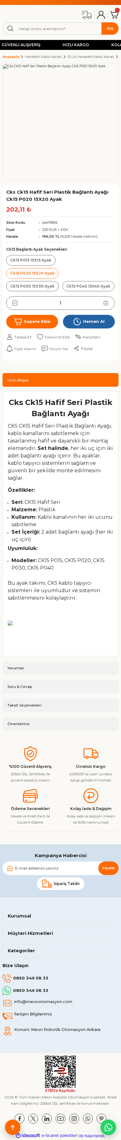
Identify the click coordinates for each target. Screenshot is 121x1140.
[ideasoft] (28, 1135)
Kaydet (108, 868)
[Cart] (114, 15)
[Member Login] (101, 15)
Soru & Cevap (19, 686)
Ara (110, 28)
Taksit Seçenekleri (24, 705)
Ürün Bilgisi (18, 380)
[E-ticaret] (60, 1135)
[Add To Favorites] (53, 336)
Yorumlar (15, 668)
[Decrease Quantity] (11, 303)
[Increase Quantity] (109, 303)
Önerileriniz (18, 723)
